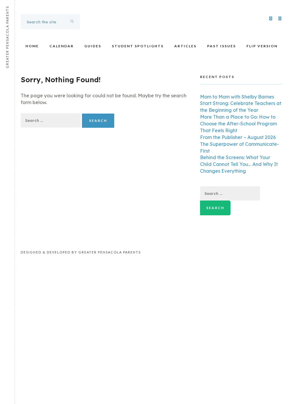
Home (32, 46)
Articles (185, 46)
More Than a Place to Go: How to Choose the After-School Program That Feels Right (238, 123)
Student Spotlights (138, 46)
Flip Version (262, 46)
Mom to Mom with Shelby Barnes (237, 97)
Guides (92, 46)
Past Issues (221, 46)
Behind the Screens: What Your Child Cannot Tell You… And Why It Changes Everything (239, 164)
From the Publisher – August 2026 (238, 137)
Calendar (61, 46)
